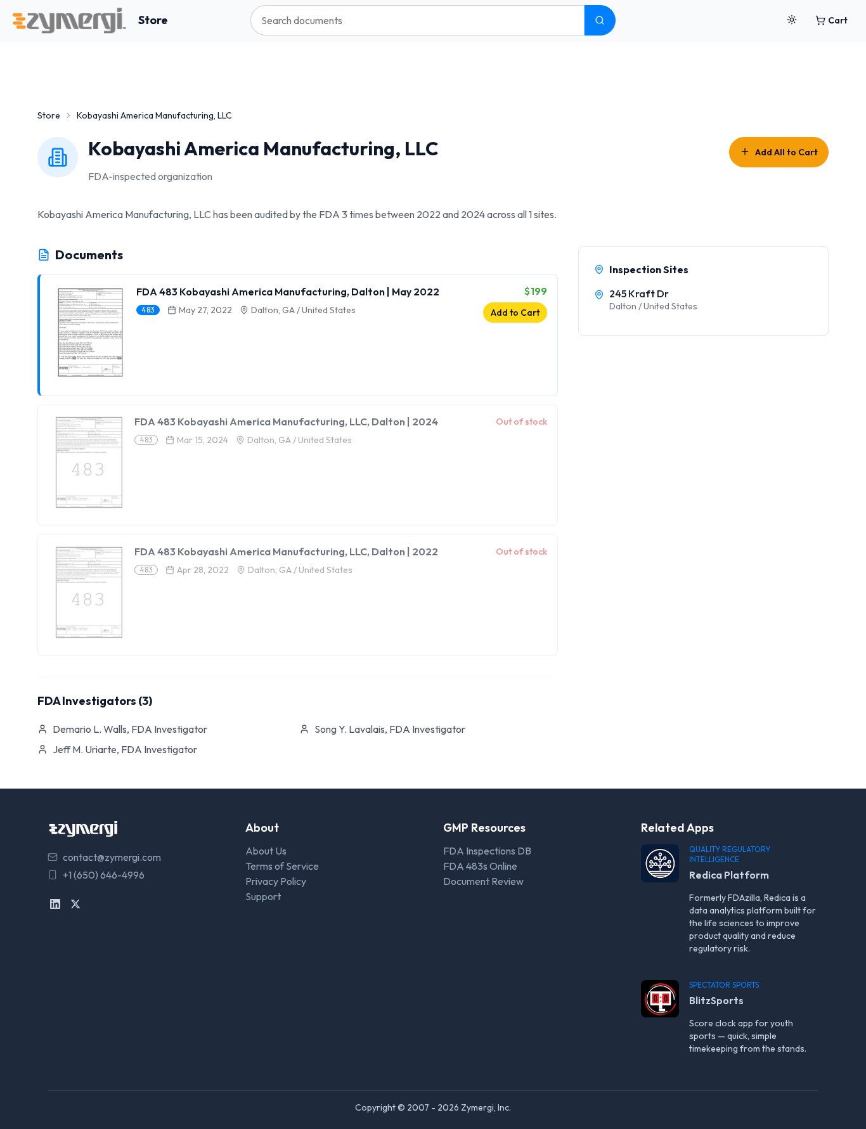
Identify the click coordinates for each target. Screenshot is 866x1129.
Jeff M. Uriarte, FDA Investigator (125, 749)
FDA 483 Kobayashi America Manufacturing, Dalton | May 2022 (287, 291)
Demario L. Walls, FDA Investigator (130, 729)
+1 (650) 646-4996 (104, 874)
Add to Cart (515, 312)
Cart (838, 20)
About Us (266, 850)
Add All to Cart (786, 152)
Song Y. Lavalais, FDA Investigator (389, 729)
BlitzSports (716, 1000)
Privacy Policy (275, 881)
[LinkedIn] (55, 904)
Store (153, 20)
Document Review (483, 881)
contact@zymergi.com (112, 857)
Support (263, 896)
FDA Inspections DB (487, 850)
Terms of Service (282, 866)
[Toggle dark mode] (792, 20)
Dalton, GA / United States (303, 310)
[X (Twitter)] (75, 904)
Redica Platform (729, 874)
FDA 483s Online (480, 866)
